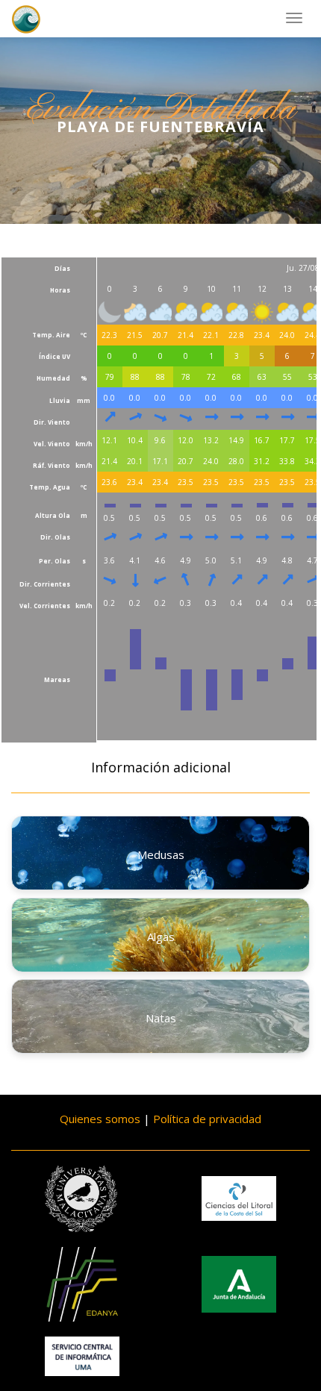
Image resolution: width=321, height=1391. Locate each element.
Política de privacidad (207, 1118)
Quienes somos (100, 1118)
